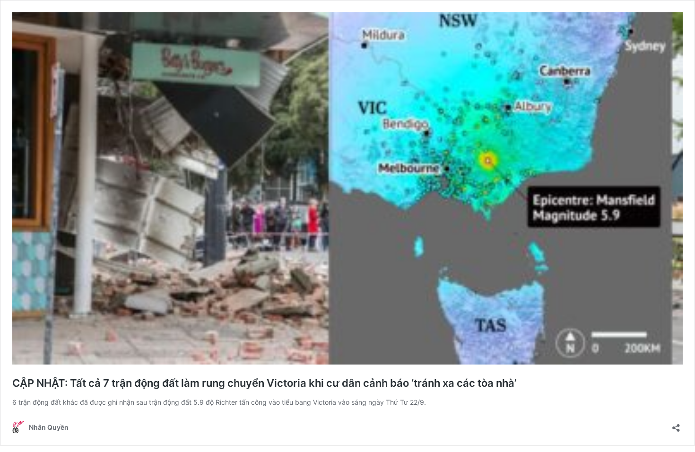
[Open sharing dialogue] (676, 424)
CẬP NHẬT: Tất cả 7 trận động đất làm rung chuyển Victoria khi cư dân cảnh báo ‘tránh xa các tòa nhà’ (264, 383)
